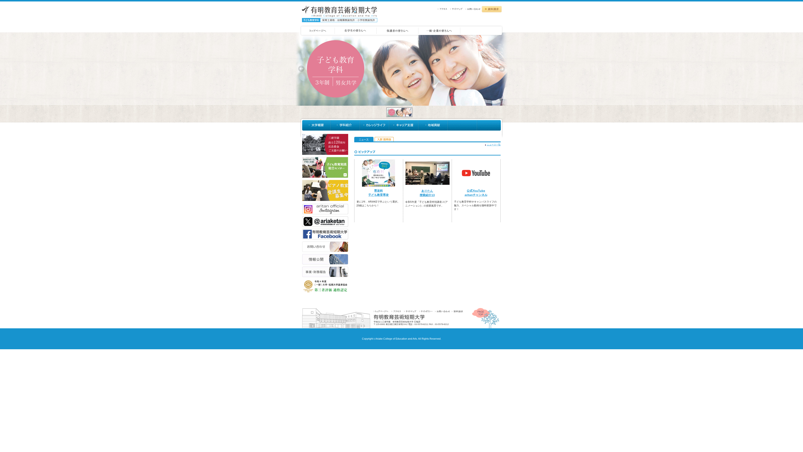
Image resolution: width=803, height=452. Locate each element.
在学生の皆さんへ (356, 30)
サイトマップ (457, 9)
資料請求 (492, 9)
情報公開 (325, 259)
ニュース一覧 (494, 144)
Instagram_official (325, 209)
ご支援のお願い (325, 144)
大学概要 (316, 125)
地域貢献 (433, 125)
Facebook (325, 234)
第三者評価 (325, 286)
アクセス (443, 9)
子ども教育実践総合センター (325, 167)
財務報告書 (325, 272)
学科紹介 (345, 125)
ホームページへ (317, 30)
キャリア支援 (403, 125)
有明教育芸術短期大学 (339, 14)
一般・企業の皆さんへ (439, 30)
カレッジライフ (374, 125)
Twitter (325, 221)
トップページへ (382, 311)
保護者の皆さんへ (397, 30)
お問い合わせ (473, 9)
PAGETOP (485, 318)
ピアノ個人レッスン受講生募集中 (325, 190)
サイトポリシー (427, 311)
